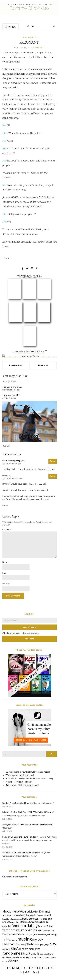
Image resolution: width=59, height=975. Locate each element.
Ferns (4, 475)
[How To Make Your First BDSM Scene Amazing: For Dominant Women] (15, 312)
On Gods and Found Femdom (24, 837)
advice (21, 911)
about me (9, 911)
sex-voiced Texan (47, 954)
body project (29, 918)
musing (24, 938)
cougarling (15, 922)
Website (6, 583)
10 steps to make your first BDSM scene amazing (28, 772)
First (39, 930)
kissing (52, 934)
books (39, 919)
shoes (19, 957)
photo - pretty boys (42, 945)
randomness (29, 37)
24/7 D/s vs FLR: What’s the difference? (35, 812)
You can (6, 445)
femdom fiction (45, 926)
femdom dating (25, 925)
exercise (6, 925)
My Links (29, 638)
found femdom (48, 931)
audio (33, 915)
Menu (12, 26)
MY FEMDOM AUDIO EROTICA (29, 351)
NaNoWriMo (11, 944)
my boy (37, 939)
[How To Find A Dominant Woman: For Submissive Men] (44, 289)
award (40, 916)
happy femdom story (16, 934)
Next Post (43, 365)
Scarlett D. (7, 803)
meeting (13, 940)
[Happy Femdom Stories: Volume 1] (44, 312)
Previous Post (16, 365)
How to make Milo (11, 395)
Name (5, 562)
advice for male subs (15, 915)
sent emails (31, 953)
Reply (52, 461)
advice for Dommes (38, 911)
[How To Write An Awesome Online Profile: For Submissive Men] (29, 289)
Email (4, 573)
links (6, 939)
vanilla (13, 961)
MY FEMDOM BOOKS (29, 276)
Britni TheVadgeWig (11, 460)
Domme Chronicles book (33, 921)
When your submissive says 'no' (20, 775)
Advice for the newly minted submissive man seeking (29, 778)
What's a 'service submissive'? (19, 781)
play (52, 943)
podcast (6, 948)
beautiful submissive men (12, 919)
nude (23, 944)
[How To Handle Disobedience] (30, 312)
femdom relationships (19, 930)
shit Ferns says (9, 957)
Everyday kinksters (24, 803)
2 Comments (38, 48)
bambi (47, 915)
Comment (7, 529)
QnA (15, 948)
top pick (5, 961)
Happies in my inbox (12, 387)
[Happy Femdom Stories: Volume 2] (29, 336)
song (26, 957)
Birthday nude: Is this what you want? (22, 785)
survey (33, 957)
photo (29, 944)
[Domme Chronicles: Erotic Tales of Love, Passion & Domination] (14, 289)
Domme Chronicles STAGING (29, 970)
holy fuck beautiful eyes (40, 935)
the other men (46, 957)
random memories (29, 948)
